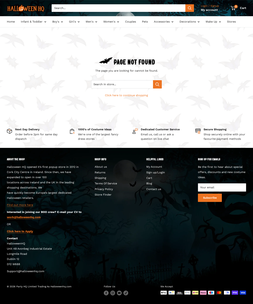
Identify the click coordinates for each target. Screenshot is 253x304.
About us (101, 166)
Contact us (153, 189)
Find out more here (20, 205)
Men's (89, 21)
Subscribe (210, 197)
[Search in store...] (157, 84)
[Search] (189, 8)
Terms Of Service (106, 183)
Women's (109, 21)
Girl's (72, 21)
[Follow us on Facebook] (106, 293)
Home (11, 21)
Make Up (211, 21)
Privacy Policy (104, 189)
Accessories (162, 21)
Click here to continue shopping (126, 95)
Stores (231, 21)
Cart (149, 178)
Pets (145, 21)
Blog (149, 183)
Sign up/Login (155, 172)
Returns (100, 172)
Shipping (100, 178)
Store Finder (103, 194)
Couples (130, 21)
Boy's (55, 21)
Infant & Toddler (32, 21)
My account (209, 10)
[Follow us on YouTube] (119, 293)
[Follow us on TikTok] (125, 293)
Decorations (188, 21)
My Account (154, 166)
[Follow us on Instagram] (112, 293)
